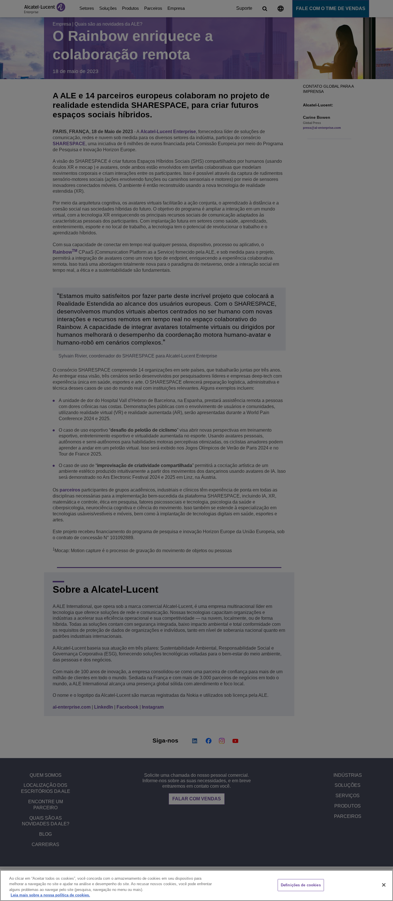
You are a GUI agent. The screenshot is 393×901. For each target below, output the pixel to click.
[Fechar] (383, 885)
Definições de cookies (301, 885)
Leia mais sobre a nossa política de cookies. (50, 895)
